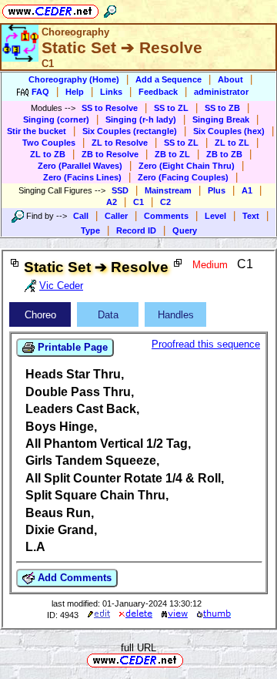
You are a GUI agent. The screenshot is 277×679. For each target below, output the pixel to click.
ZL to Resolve (120, 142)
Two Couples (48, 142)
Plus (216, 190)
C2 (165, 202)
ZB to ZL (172, 154)
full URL (138, 648)
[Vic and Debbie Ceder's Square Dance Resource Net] (50, 9)
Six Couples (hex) (229, 131)
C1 (138, 202)
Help (74, 91)
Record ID (136, 230)
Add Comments (73, 577)
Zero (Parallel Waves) (80, 165)
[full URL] (189, 659)
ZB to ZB (224, 154)
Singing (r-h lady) (140, 119)
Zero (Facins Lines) (82, 177)
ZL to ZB (47, 154)
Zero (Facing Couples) (183, 177)
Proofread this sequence (206, 344)
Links (111, 91)
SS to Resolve (110, 108)
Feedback (158, 91)
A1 (247, 190)
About (230, 79)
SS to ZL (171, 108)
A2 (111, 202)
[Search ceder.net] (110, 9)
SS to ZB (222, 108)
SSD (120, 190)
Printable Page (71, 347)
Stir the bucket (36, 131)
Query (184, 230)
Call (80, 215)
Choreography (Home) (73, 79)
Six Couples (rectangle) (129, 131)
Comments (166, 215)
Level (215, 215)
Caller (116, 215)
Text (250, 215)
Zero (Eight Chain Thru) (186, 165)
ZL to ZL (232, 142)
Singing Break (220, 119)
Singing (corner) (56, 119)
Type (90, 230)
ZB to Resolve (110, 154)
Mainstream (168, 190)
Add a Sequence (168, 79)
